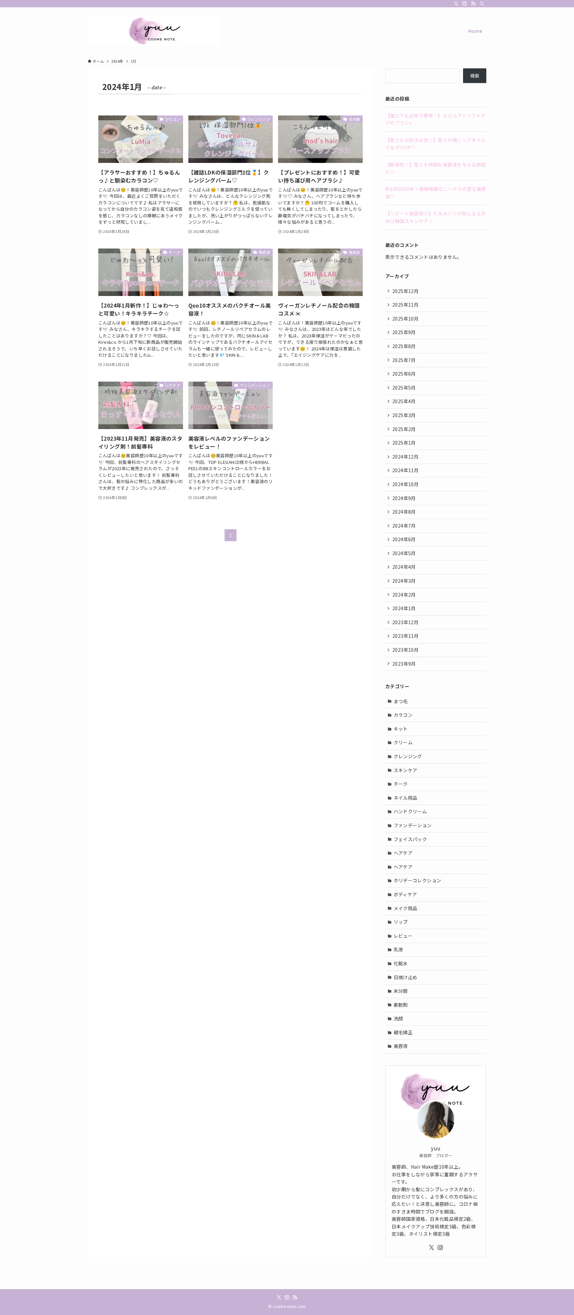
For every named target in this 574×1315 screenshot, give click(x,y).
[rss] (473, 3)
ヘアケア (403, 852)
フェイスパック (410, 839)
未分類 (401, 990)
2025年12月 (405, 291)
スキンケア (406, 770)
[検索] (482, 3)
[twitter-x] (456, 3)
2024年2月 (404, 594)
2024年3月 (404, 580)
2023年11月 (405, 635)
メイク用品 (406, 908)
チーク (401, 783)
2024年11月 (405, 470)
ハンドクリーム (410, 811)
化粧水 (401, 963)
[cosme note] (154, 31)
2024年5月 (404, 553)
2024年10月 (405, 484)
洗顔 (398, 1018)
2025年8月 (404, 346)
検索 (475, 75)
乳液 (398, 949)
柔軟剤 (401, 1004)
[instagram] (464, 3)
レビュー (403, 935)
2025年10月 (405, 318)
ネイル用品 (406, 797)
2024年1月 (404, 608)
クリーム (403, 742)
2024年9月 (404, 498)
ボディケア (405, 894)
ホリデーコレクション (417, 880)
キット (401, 728)
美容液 (401, 1046)
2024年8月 (404, 511)
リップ (401, 921)
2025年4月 (404, 401)
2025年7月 (404, 360)
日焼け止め (406, 977)
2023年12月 (405, 622)
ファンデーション (413, 825)
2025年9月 (404, 332)
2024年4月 (404, 566)
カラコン (403, 714)
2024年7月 (404, 525)
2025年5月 (404, 387)
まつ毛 (401, 701)
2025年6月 (404, 373)
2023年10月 (405, 649)
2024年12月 (405, 456)
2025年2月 (404, 429)
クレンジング (408, 756)
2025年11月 (405, 304)
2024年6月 (404, 539)
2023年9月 (404, 663)
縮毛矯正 (403, 1032)
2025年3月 (404, 415)
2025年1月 (404, 442)
